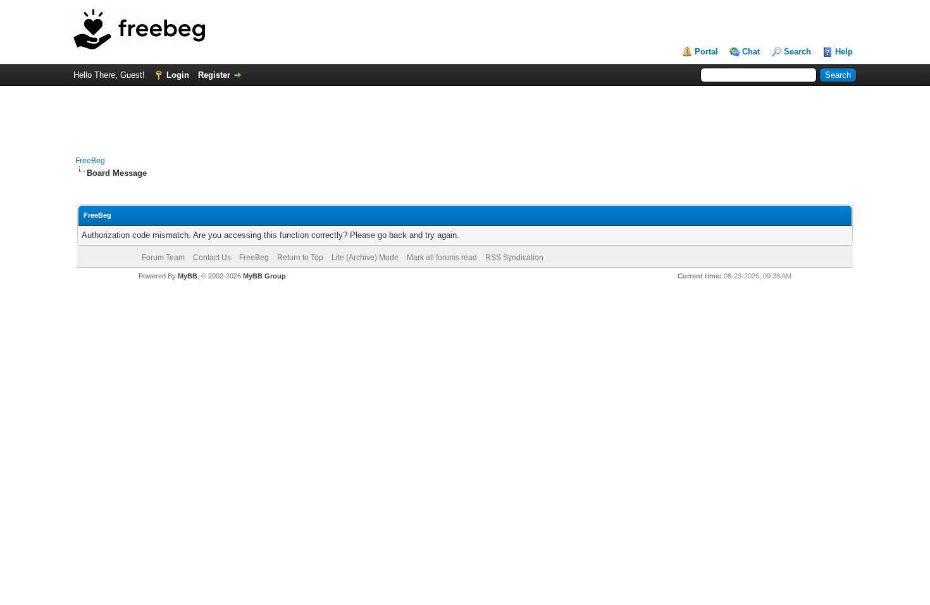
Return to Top (300, 257)
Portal (706, 51)
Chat (751, 51)
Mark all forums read (442, 257)
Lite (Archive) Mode (365, 257)
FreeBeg (90, 160)
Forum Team (163, 257)
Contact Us (212, 257)
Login (177, 75)
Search (797, 51)
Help (844, 51)
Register (214, 75)
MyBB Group (264, 276)
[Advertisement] (465, 114)
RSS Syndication (514, 257)
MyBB (187, 276)
